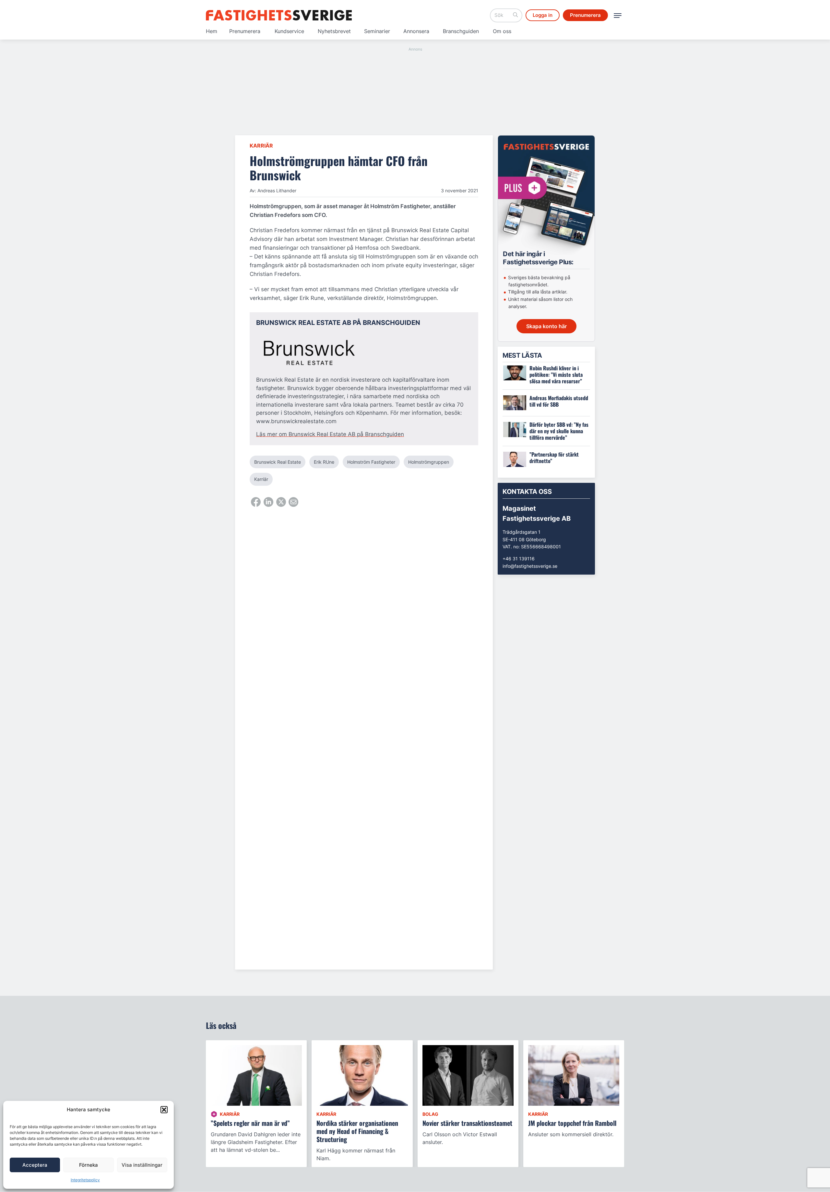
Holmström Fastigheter (371, 462)
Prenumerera (244, 31)
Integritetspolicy (85, 1179)
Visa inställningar (142, 1165)
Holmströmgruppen (428, 462)
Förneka (88, 1165)
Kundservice (289, 31)
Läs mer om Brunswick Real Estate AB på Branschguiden (330, 434)
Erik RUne (324, 462)
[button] (164, 1109)
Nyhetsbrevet (334, 31)
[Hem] (279, 15)
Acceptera (34, 1165)
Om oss (502, 31)
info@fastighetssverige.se (530, 566)
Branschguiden (461, 31)
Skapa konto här (546, 326)
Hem (211, 31)
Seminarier (377, 31)
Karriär (261, 145)
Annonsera (416, 31)
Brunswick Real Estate (277, 462)
